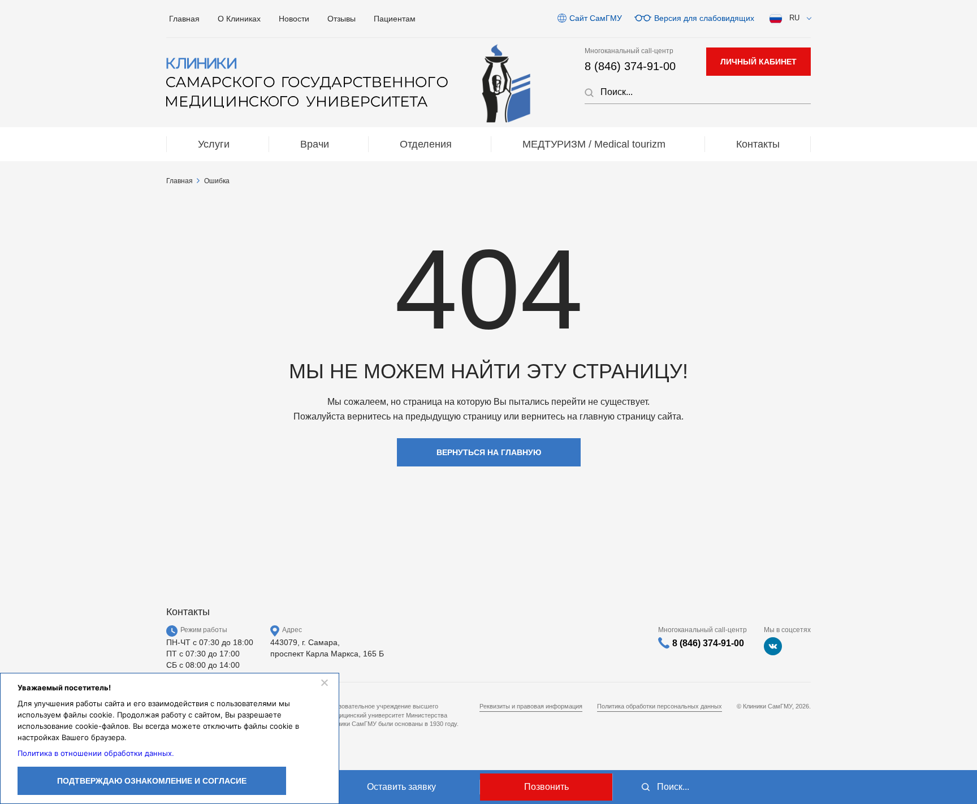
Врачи (314, 144)
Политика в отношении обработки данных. (96, 753)
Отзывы (341, 18)
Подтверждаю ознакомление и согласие (152, 780)
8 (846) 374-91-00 (630, 66)
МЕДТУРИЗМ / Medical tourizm (593, 144)
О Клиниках (239, 18)
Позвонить (546, 787)
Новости (294, 18)
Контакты (758, 144)
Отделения (426, 144)
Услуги (214, 144)
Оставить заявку (401, 787)
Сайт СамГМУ (595, 18)
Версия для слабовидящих (704, 18)
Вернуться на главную (488, 452)
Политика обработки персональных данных (659, 706)
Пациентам (395, 18)
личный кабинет (758, 61)
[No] (324, 682)
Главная (184, 18)
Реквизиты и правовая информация (530, 706)
